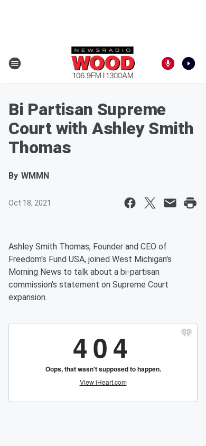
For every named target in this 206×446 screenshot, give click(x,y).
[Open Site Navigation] (14, 63)
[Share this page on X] (150, 203)
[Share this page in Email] (170, 203)
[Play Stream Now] (188, 63)
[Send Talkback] (168, 63)
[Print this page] (190, 203)
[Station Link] (103, 63)
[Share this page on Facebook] (130, 203)
